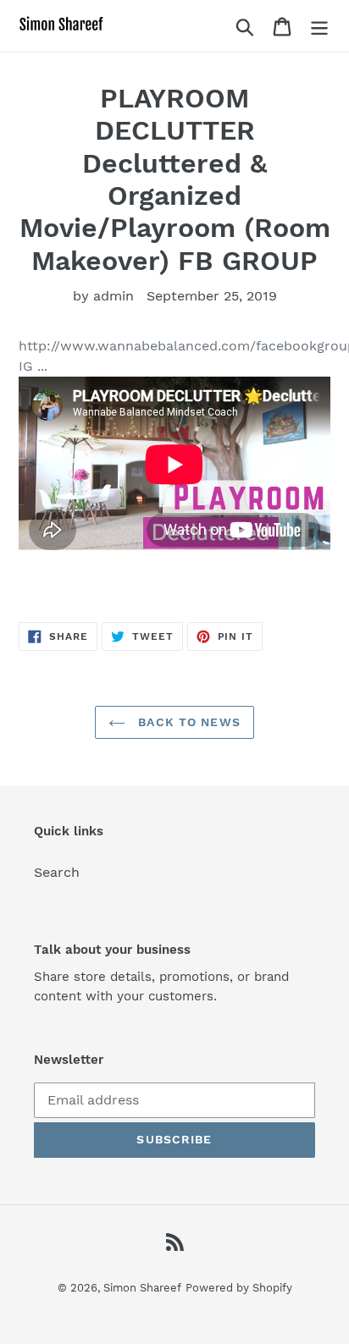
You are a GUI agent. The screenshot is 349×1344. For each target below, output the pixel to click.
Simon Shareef (142, 1287)
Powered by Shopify (239, 1287)
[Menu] (319, 26)
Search (57, 872)
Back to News (187, 722)
